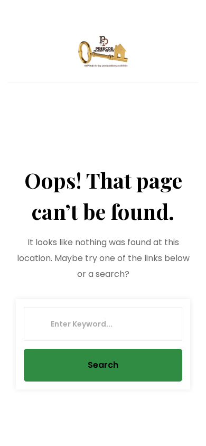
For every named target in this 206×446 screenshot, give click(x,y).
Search (103, 365)
